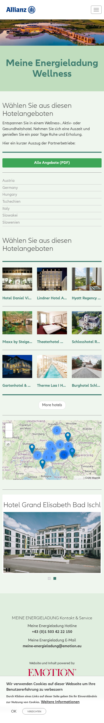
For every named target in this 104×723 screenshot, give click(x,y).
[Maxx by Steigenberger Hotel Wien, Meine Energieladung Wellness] (17, 322)
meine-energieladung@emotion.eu (52, 646)
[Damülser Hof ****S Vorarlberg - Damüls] (32, 449)
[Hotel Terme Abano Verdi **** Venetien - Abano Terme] (42, 464)
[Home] (21, 9)
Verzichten (34, 711)
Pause (8, 569)
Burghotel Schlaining (87, 385)
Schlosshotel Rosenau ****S (87, 341)
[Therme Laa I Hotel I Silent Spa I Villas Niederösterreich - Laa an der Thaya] (68, 437)
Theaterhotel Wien (52, 341)
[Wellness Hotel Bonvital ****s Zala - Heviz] (72, 453)
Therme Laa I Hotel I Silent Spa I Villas (52, 385)
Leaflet (79, 477)
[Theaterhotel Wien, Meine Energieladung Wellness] (52, 322)
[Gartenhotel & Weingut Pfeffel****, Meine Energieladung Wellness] (17, 366)
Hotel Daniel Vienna (17, 298)
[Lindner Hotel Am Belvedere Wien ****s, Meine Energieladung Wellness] (52, 279)
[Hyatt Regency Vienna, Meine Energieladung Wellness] (87, 279)
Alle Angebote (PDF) (52, 162)
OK (13, 711)
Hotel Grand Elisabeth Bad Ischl (52, 505)
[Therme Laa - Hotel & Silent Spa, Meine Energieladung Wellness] (52, 366)
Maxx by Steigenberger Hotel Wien (17, 341)
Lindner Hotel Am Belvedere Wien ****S (52, 298)
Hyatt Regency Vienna (87, 298)
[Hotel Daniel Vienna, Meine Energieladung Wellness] (17, 279)
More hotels (52, 405)
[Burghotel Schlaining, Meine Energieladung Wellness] (87, 366)
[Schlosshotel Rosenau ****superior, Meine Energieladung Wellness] (87, 322)
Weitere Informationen (60, 701)
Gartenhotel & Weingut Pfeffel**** (17, 385)
